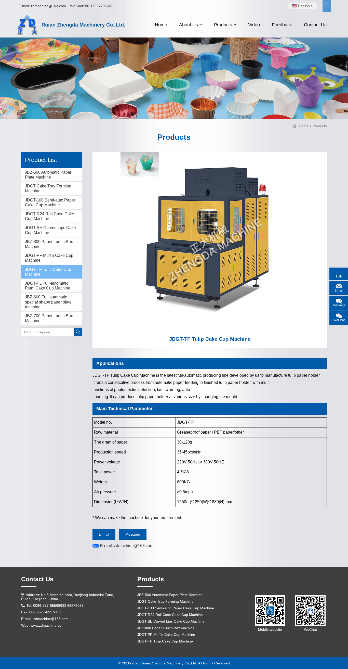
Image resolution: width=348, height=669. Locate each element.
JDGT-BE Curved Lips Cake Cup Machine (50, 230)
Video (254, 24)
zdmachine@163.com (48, 6)
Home (161, 24)
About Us (188, 24)
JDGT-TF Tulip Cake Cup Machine (48, 271)
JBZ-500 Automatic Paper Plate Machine (48, 174)
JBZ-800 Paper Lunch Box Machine (49, 244)
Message (132, 534)
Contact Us (315, 24)
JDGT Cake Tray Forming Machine (48, 188)
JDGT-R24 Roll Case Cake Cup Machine (49, 216)
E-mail (104, 534)
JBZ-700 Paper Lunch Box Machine (49, 318)
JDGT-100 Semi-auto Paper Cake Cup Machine (50, 202)
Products (223, 24)
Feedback (282, 24)
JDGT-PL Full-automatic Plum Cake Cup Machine (47, 285)
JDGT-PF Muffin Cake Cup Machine (49, 257)
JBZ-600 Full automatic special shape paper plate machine (48, 302)
